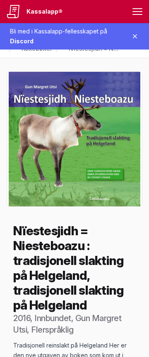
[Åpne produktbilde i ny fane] (74, 139)
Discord (22, 41)
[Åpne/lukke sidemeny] (137, 11)
